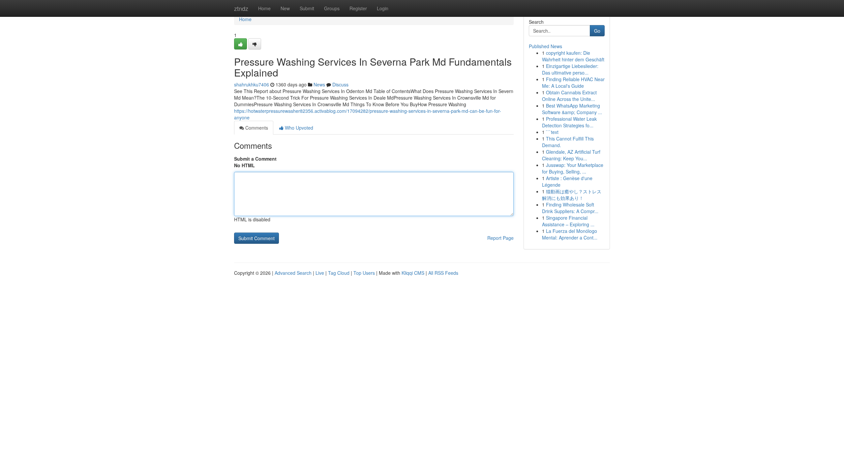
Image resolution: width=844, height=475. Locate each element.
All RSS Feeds (443, 272)
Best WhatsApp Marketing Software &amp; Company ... (572, 108)
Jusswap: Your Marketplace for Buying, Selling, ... (572, 168)
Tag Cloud (338, 272)
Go (597, 30)
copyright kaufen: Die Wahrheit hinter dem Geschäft (573, 56)
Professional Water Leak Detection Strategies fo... (569, 122)
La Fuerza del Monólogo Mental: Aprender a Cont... (569, 234)
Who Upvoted (298, 127)
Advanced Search (293, 272)
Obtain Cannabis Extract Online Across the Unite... (569, 95)
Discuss (340, 84)
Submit (307, 8)
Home (264, 8)
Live (320, 272)
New (285, 8)
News (319, 84)
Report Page (500, 238)
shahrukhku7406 (251, 84)
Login (382, 8)
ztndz (241, 8)
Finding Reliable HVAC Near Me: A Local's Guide (573, 82)
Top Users (364, 272)
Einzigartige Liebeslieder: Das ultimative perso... (570, 69)
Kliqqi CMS (413, 272)
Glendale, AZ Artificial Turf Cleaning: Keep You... (571, 155)
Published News (545, 46)
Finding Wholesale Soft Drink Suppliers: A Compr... (570, 207)
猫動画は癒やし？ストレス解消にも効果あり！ (571, 194)
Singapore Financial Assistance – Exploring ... (568, 221)
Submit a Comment (255, 158)
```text (552, 132)
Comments (256, 127)
